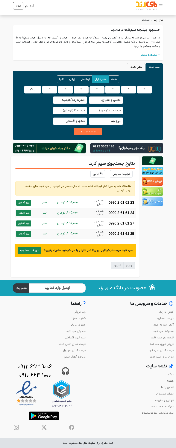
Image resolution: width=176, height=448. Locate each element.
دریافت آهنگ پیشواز (74, 357)
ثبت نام (29, 6)
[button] (88, 55)
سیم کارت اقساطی (75, 338)
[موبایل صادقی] (152, 181)
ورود (18, 5)
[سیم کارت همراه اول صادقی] (152, 191)
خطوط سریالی (78, 325)
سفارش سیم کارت (75, 331)
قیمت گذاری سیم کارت (161, 350)
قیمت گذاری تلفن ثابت (72, 344)
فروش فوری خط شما (162, 344)
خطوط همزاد (78, 318)
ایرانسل (85, 79)
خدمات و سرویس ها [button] (152, 304)
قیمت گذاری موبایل (74, 350)
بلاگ (171, 375)
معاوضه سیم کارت (163, 331)
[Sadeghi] (126, 148)
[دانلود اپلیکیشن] (44, 415)
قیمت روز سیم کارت (162, 338)
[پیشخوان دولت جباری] (152, 160)
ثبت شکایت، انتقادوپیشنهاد (158, 413)
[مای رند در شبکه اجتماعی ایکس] (44, 427)
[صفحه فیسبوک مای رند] (71, 427)
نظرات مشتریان (165, 394)
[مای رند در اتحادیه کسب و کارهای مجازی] (61, 393)
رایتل (72, 79)
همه (114, 79)
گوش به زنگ (166, 312)
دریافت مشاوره (29, 250)
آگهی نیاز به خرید (163, 325)
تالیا (61, 79)
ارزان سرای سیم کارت (162, 357)
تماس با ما (167, 387)
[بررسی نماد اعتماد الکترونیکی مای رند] (26, 393)
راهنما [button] (78, 304)
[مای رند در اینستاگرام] (16, 427)
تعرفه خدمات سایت (162, 407)
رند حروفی (80, 312)
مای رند (158, 20)
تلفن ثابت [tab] (136, 67)
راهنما (170, 381)
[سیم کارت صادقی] (152, 201)
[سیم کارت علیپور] (152, 171)
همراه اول (100, 79)
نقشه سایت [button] (160, 366)
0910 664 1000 (35, 375)
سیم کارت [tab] (154, 67)
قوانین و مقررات (164, 400)
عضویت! (21, 288)
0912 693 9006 (35, 367)
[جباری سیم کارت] (49, 148)
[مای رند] (146, 6)
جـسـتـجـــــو (88, 131)
